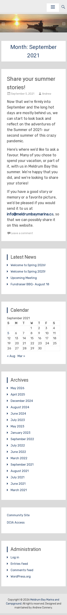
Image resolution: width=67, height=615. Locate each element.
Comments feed (22, 570)
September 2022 (22, 439)
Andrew (46, 93)
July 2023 (18, 420)
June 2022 (18, 452)
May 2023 (17, 426)
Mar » (21, 356)
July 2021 (17, 477)
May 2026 (17, 388)
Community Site (18, 515)
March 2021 (19, 490)
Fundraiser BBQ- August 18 (30, 284)
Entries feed (19, 564)
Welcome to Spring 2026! (28, 265)
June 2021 (18, 483)
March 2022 (19, 458)
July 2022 (18, 445)
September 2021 (22, 464)
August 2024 (20, 407)
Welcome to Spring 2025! (28, 271)
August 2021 (20, 471)
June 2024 (18, 413)
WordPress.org (21, 576)
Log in (15, 557)
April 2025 (18, 394)
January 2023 (20, 432)
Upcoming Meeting (24, 278)
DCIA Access (16, 522)
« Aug (11, 356)
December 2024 (22, 401)
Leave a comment (22, 233)
